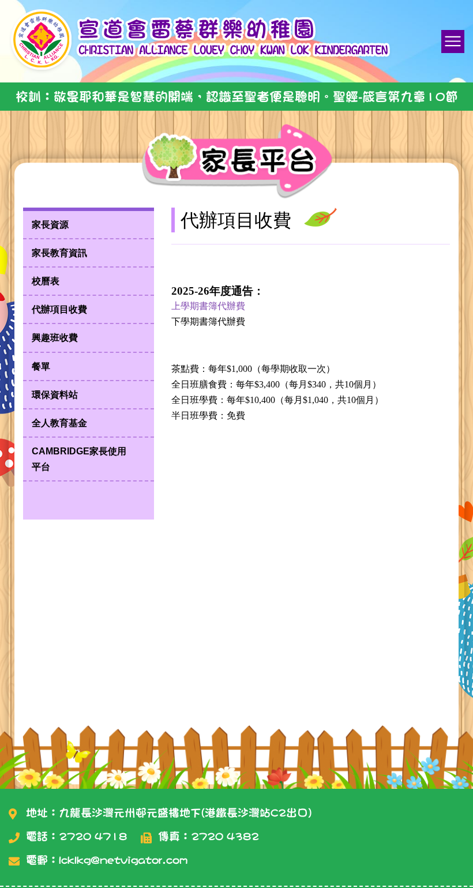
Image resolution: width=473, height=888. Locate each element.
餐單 (41, 366)
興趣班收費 (55, 338)
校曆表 (45, 281)
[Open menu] (452, 41)
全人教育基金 (59, 423)
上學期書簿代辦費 (208, 306)
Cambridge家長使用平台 (79, 459)
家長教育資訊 (59, 253)
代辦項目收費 (59, 309)
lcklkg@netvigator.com (123, 860)
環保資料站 (55, 395)
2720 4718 (93, 836)
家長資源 (50, 224)
